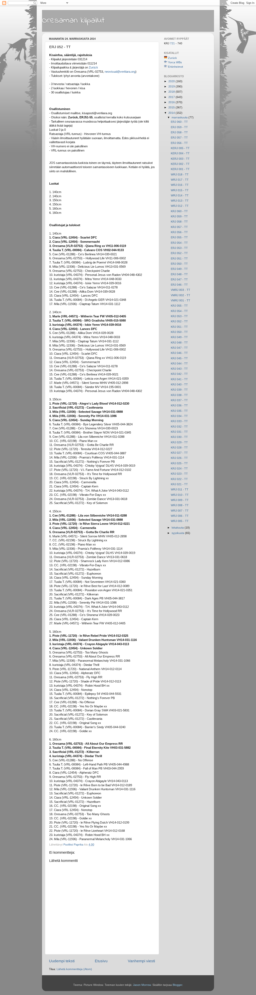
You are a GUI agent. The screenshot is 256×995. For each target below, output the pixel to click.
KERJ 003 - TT (180, 158)
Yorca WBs (175, 62)
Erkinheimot (175, 66)
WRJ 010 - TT (180, 494)
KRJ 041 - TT (179, 379)
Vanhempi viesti (141, 961)
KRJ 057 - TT (179, 227)
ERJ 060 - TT (179, 121)
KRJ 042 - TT (179, 373)
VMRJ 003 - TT (180, 289)
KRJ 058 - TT (179, 221)
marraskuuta (180, 117)
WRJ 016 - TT (180, 184)
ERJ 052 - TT (179, 253)
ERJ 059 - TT (179, 127)
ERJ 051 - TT (179, 258)
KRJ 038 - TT (179, 395)
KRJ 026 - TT (179, 457)
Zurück (93, 67)
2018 (172, 91)
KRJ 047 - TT (179, 347)
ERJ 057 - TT (179, 137)
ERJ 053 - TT (179, 248)
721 (173, 43)
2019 (172, 86)
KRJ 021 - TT (179, 484)
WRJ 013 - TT (180, 200)
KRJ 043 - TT (179, 368)
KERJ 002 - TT (180, 163)
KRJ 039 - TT (179, 389)
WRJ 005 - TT (180, 521)
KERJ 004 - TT (180, 153)
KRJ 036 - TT (179, 405)
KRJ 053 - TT (179, 316)
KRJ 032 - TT (179, 426)
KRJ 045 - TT (179, 358)
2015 (172, 107)
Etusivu (101, 961)
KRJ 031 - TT (179, 431)
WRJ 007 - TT (180, 510)
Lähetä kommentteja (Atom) (74, 969)
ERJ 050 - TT (179, 263)
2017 (172, 97)
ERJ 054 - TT (179, 242)
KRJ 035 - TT (179, 410)
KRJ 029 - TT (179, 442)
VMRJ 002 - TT (180, 295)
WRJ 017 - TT (180, 179)
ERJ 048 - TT (179, 274)
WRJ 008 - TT (180, 505)
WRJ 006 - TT (180, 515)
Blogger (177, 984)
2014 (172, 112)
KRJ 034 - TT (179, 416)
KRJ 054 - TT (179, 311)
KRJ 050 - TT (179, 332)
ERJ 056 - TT (179, 143)
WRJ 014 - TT (180, 195)
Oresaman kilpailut (73, 20)
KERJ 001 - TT (180, 169)
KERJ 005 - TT (180, 148)
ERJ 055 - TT (179, 237)
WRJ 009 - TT (180, 500)
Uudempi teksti (62, 961)
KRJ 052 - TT (179, 321)
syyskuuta (178, 533)
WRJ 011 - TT (179, 489)
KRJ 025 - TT (179, 463)
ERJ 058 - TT (179, 132)
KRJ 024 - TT (179, 468)
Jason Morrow (142, 984)
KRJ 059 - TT (179, 216)
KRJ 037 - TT (179, 400)
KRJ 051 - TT (179, 326)
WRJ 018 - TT (180, 174)
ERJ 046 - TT (179, 284)
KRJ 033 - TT (179, 421)
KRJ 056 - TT (179, 232)
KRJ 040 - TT (179, 384)
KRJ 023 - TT (179, 473)
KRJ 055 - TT (179, 305)
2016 (172, 102)
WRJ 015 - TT (180, 190)
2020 (172, 81)
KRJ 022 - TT (179, 479)
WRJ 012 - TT (180, 205)
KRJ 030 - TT (179, 437)
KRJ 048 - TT (179, 342)
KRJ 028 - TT (179, 447)
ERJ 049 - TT (179, 268)
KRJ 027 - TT (179, 452)
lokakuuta (178, 527)
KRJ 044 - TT (179, 363)
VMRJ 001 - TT (180, 300)
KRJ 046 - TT (179, 352)
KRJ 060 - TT (179, 211)
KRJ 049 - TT (179, 337)
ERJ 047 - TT (179, 279)
